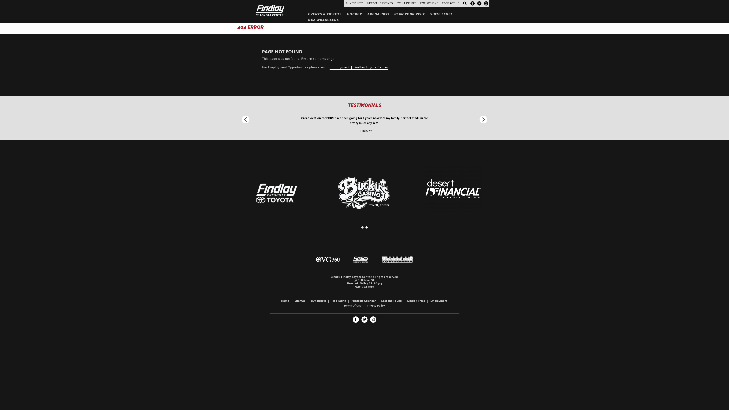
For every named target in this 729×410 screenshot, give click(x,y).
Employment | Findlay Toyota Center (359, 67)
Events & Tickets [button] (325, 14)
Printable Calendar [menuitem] (363, 301)
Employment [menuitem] (438, 301)
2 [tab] (366, 227)
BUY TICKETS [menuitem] (355, 3)
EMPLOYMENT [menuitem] (429, 3)
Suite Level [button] (441, 14)
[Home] (270, 6)
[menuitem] (472, 3)
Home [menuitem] (285, 301)
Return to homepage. (318, 59)
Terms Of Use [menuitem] (352, 306)
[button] (465, 3)
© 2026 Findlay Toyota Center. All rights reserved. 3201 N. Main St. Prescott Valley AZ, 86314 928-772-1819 (364, 282)
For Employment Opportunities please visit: (325, 67)
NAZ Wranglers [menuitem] (323, 20)
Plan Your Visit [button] (409, 14)
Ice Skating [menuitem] (338, 301)
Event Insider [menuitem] (407, 3)
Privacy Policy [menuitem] (376, 306)
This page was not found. (298, 59)
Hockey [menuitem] (354, 14)
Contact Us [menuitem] (450, 3)
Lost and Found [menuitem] (391, 301)
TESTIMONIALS (364, 105)
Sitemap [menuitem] (300, 301)
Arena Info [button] (378, 14)
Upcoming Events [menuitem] (380, 3)
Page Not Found (282, 51)
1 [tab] (362, 227)
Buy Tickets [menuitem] (318, 301)
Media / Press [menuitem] (416, 301)
